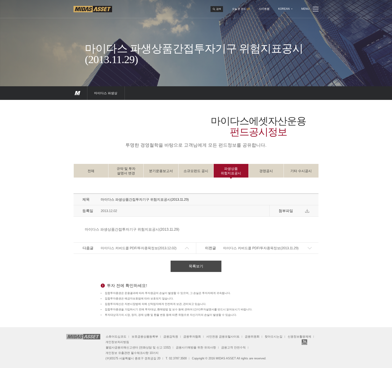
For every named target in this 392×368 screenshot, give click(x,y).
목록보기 (196, 266)
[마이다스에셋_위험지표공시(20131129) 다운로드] (307, 211)
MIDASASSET (77, 93)
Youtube (304, 342)
